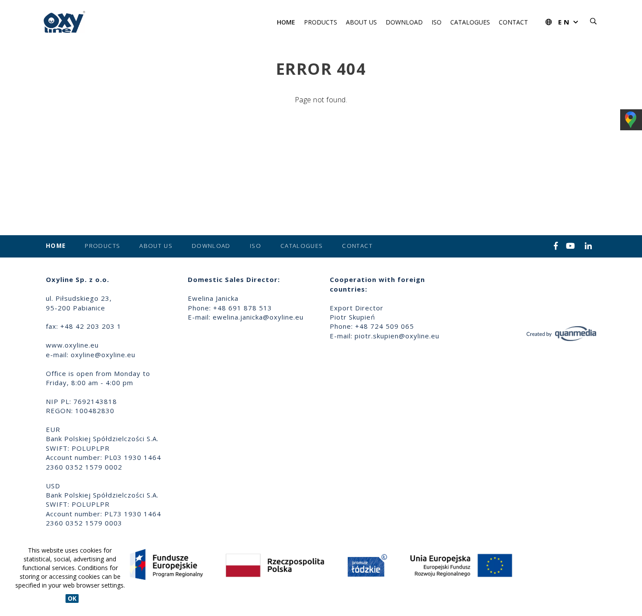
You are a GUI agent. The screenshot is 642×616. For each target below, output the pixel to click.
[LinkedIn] (588, 247)
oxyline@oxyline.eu (103, 354)
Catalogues (470, 22)
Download (404, 22)
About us (361, 22)
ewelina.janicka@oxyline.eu (258, 317)
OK (72, 598)
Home (286, 22)
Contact (513, 22)
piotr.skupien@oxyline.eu (397, 335)
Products (320, 22)
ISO (436, 22)
